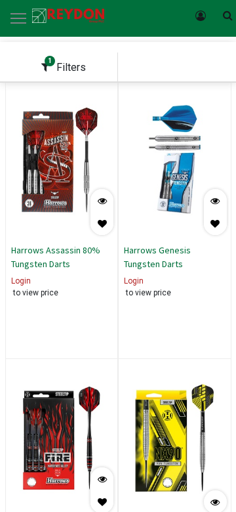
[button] (101, 223)
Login (21, 281)
